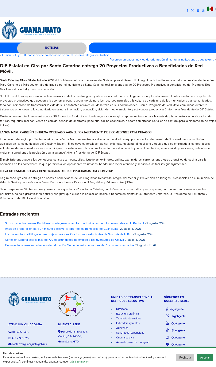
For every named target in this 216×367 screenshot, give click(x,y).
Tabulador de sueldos (128, 318)
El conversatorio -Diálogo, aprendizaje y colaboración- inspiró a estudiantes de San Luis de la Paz (68, 234)
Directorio (122, 309)
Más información (79, 361)
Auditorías (122, 328)
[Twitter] (193, 10)
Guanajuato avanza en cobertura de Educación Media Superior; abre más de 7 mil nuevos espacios (69, 245)
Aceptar (205, 357)
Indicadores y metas (128, 323)
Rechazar (185, 357)
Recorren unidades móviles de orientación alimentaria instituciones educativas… (161, 59)
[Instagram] (199, 10)
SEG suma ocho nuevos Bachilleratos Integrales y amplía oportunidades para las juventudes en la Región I (74, 223)
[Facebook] (188, 10)
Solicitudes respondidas (130, 332)
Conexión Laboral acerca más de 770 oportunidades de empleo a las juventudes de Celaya (64, 239)
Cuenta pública (125, 337)
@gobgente (177, 309)
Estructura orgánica (127, 313)
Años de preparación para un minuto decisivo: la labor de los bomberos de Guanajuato (62, 228)
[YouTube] (204, 10)
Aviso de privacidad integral (132, 342)
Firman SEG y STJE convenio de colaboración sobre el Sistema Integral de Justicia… (56, 55)
